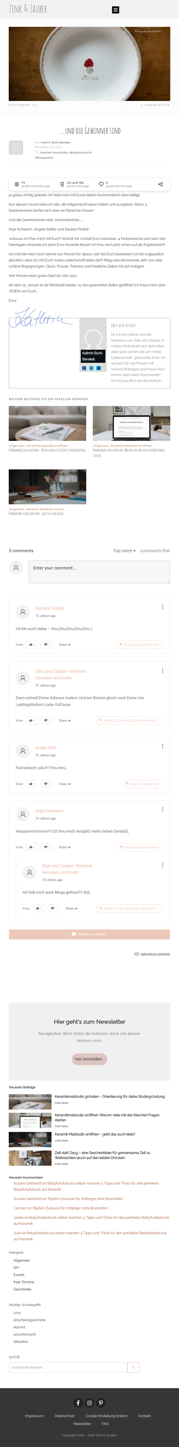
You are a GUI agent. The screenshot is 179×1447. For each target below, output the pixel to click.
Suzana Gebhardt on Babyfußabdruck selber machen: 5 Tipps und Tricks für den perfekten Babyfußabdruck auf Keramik (86, 1186)
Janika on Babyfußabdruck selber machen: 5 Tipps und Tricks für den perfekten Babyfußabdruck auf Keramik (91, 1220)
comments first (155, 550)
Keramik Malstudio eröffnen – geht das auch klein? (36, 513)
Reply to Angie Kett (145, 784)
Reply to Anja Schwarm (142, 847)
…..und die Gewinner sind (90, 130)
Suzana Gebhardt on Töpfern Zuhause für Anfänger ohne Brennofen (68, 1199)
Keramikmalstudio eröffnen (47, 445)
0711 (17, 1313)
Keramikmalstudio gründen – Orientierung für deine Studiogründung (47, 450)
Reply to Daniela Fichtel (141, 645)
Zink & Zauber (28, 8)
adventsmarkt (25, 1334)
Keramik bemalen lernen (46, 509)
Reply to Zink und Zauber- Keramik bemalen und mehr (133, 721)
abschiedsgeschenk (29, 1320)
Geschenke (22, 1289)
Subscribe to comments (155, 954)
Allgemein (17, 445)
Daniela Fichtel (49, 608)
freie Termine (24, 1282)
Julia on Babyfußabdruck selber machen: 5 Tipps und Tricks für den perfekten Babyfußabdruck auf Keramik (90, 1236)
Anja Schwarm (49, 810)
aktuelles (21, 1342)
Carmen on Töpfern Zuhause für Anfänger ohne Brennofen (61, 1208)
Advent (19, 1327)
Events (19, 1275)
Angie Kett (45, 747)
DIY (16, 1268)
